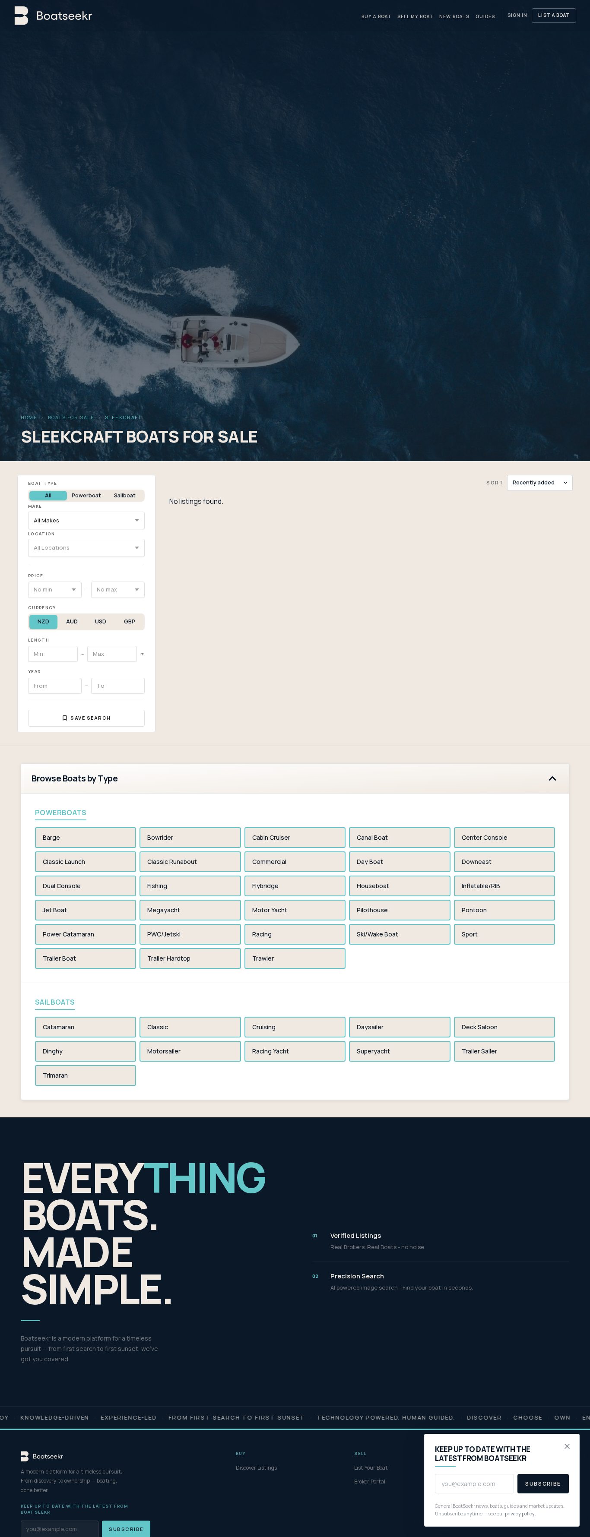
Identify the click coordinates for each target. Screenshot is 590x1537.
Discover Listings (256, 1467)
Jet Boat (55, 910)
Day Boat (370, 861)
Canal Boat (372, 837)
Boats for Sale (71, 417)
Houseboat (373, 886)
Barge (51, 837)
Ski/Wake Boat (377, 934)
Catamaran (58, 1027)
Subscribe (543, 1483)
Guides (485, 16)
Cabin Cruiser (271, 837)
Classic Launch (64, 861)
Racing (262, 934)
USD (100, 621)
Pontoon (474, 910)
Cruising (264, 1027)
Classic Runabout (172, 861)
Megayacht (163, 910)
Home (29, 417)
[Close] (567, 1446)
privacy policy (520, 1513)
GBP (129, 621)
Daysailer (370, 1027)
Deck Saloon (480, 1027)
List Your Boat (371, 1467)
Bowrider (160, 837)
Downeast (477, 861)
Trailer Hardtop (168, 958)
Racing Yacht (270, 1051)
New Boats (454, 16)
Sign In (517, 15)
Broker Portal (369, 1481)
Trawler (263, 958)
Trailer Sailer (479, 1051)
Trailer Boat (59, 958)
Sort (495, 482)
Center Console (485, 837)
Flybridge (265, 886)
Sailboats (55, 1002)
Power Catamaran (68, 934)
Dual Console (62, 886)
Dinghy (53, 1051)
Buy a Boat (376, 16)
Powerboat (86, 495)
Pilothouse (372, 910)
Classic (157, 1027)
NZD (43, 621)
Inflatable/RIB (481, 886)
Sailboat (125, 495)
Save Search (90, 718)
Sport (470, 934)
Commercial (269, 861)
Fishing (157, 886)
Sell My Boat (415, 16)
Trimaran (55, 1075)
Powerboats (60, 812)
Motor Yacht (269, 910)
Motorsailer (164, 1051)
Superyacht (373, 1051)
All (48, 495)
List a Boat (554, 15)
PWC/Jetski (164, 934)
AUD (72, 621)
